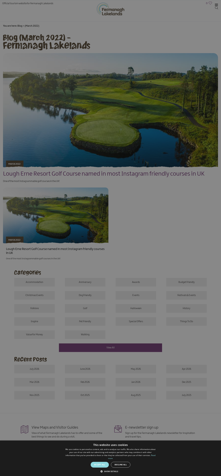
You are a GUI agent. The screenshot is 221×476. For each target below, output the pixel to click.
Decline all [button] (121, 464)
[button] (110, 471)
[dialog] (110, 238)
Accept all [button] (99, 464)
